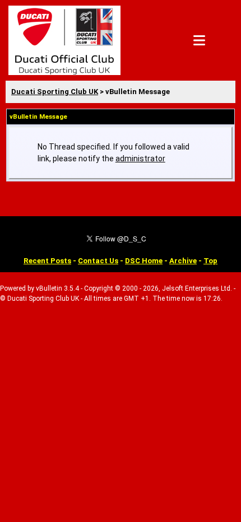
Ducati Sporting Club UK (54, 91)
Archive (183, 261)
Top (210, 261)
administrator (140, 158)
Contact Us (98, 261)
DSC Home (144, 261)
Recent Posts (47, 261)
